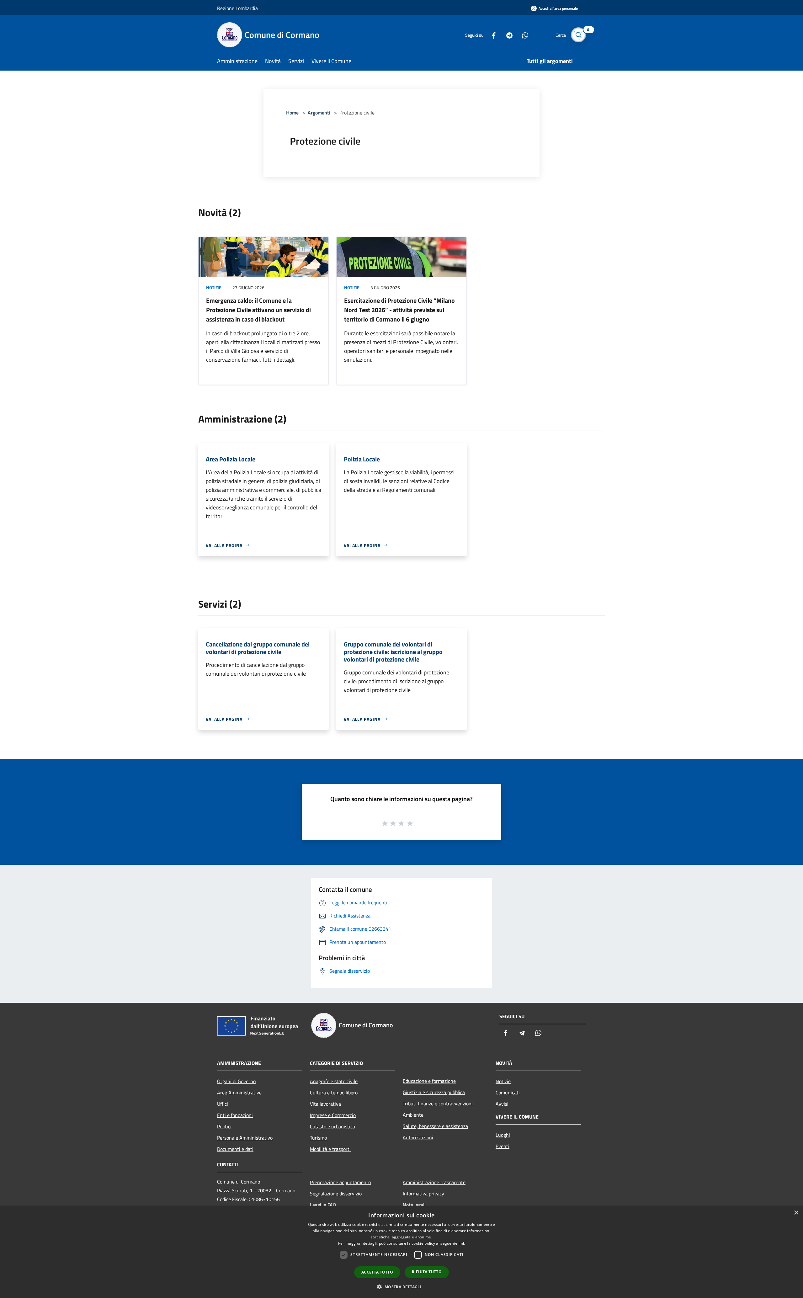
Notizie (213, 287)
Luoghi (503, 1135)
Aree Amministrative (239, 1092)
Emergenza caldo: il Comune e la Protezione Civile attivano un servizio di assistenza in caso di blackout (258, 309)
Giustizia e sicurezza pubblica (434, 1092)
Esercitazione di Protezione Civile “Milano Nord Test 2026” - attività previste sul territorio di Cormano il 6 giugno (399, 309)
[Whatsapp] (522, 34)
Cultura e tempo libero (334, 1092)
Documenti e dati (235, 1149)
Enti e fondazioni (235, 1115)
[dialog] (401, 1252)
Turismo (318, 1137)
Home (292, 112)
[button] (401, 1286)
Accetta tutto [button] (377, 1272)
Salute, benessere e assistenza (435, 1126)
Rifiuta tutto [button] (427, 1271)
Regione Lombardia (237, 8)
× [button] (796, 1212)
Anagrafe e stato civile (334, 1081)
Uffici (222, 1104)
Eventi (502, 1146)
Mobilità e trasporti (330, 1149)
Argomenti (319, 112)
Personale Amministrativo (245, 1137)
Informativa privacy (423, 1193)
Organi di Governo (236, 1081)
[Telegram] (507, 34)
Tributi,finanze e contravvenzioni (438, 1103)
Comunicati (508, 1092)
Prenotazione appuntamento (340, 1182)
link (462, 1243)
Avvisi (502, 1104)
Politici (224, 1126)
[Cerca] (578, 34)
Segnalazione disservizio (336, 1193)
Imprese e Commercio (333, 1115)
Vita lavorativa (325, 1104)
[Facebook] (491, 34)
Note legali (414, 1205)
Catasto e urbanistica (332, 1126)
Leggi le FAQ (323, 1205)
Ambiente (413, 1115)
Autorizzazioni (418, 1137)
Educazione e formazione (429, 1081)
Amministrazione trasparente (434, 1182)
